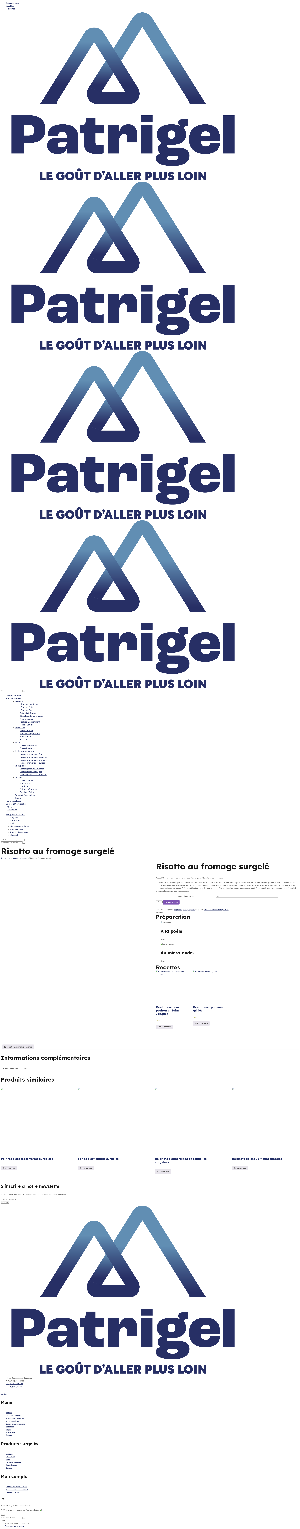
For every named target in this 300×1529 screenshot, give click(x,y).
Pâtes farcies (26, 736)
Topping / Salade (28, 792)
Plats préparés (26, 719)
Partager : (160, 912)
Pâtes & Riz (20, 728)
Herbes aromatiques (24, 751)
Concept (19, 777)
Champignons (21, 766)
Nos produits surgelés (18, 858)
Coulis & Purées (27, 780)
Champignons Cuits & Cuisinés (33, 774)
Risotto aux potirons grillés (208, 1008)
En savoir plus (171, 902)
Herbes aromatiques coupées (33, 757)
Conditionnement (186, 896)
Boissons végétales (28, 789)
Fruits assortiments (28, 745)
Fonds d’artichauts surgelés (98, 1159)
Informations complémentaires (18, 1047)
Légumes (19, 701)
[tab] (18, 1047)
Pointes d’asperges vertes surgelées (27, 1159)
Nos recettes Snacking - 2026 (216, 909)
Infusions (24, 786)
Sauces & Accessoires (25, 795)
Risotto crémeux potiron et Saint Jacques (168, 1010)
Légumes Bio (26, 710)
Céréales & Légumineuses (31, 716)
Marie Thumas (26, 725)
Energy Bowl (25, 783)
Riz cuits (23, 739)
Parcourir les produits (14, 1526)
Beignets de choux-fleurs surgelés (257, 1159)
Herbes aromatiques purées (32, 763)
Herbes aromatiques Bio (31, 754)
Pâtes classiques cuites (30, 733)
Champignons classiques (31, 771)
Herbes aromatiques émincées (33, 760)
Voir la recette (164, 1027)
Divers (18, 798)
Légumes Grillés (27, 707)
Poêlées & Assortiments (30, 722)
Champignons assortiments (32, 769)
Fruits (17, 742)
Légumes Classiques (29, 704)
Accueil (4, 858)
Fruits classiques (27, 748)
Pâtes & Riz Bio (26, 730)
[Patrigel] (123, 180)
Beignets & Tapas (28, 713)
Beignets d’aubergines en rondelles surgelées (180, 1160)
